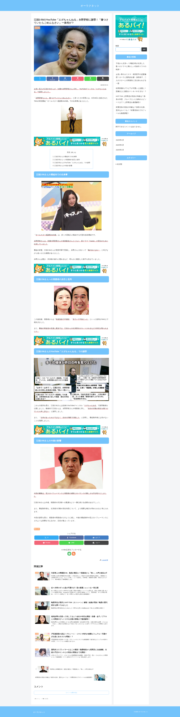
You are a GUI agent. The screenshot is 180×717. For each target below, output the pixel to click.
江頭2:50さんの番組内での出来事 (65, 156)
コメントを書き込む (71, 692)
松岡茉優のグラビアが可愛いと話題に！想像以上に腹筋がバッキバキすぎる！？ (131, 89)
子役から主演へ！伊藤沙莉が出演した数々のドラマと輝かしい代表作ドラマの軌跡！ (131, 66)
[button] (103, 79)
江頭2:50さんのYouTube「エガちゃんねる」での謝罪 (72, 162)
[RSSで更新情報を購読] (73, 554)
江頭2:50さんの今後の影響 (63, 165)
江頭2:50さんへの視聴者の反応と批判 (67, 159)
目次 (68, 152)
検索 (117, 46)
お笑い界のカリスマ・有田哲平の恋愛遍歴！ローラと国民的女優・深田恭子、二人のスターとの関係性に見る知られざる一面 (131, 78)
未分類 (37, 529)
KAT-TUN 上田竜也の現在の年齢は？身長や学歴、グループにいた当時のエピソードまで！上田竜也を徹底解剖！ (131, 99)
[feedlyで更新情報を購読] (69, 554)
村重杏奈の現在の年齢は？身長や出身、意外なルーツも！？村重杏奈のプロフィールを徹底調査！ (131, 110)
